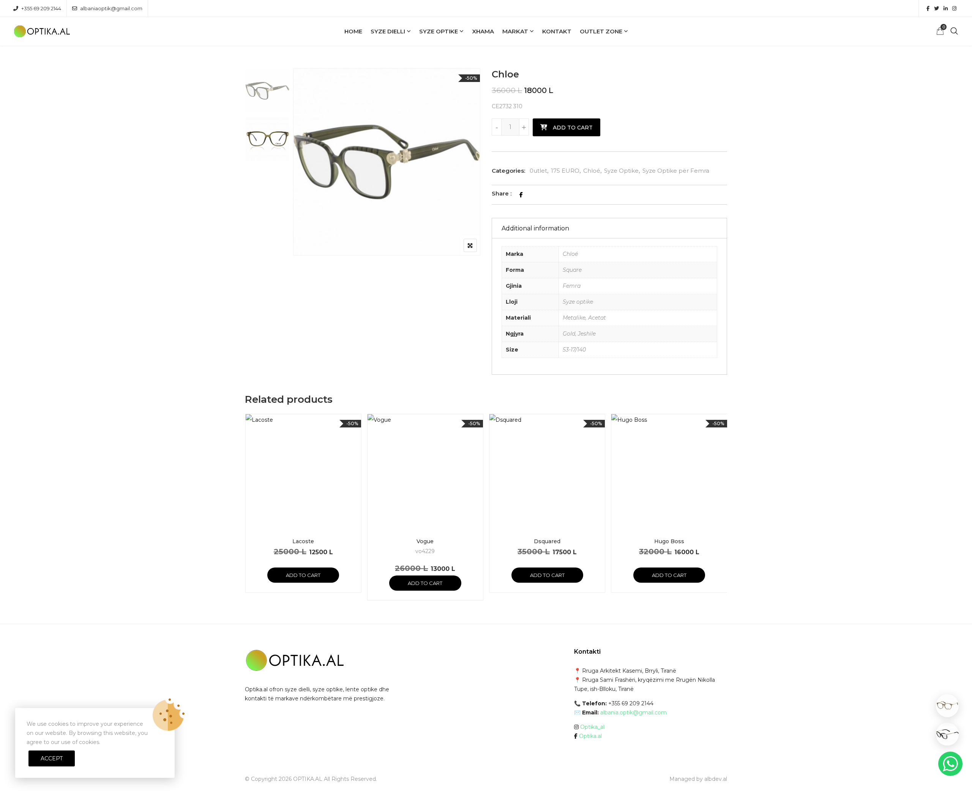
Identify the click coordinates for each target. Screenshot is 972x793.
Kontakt (556, 31)
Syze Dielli (388, 31)
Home (353, 31)
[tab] (609, 228)
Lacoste (303, 541)
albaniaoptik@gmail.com (111, 8)
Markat (515, 31)
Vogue (425, 541)
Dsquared (547, 541)
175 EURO (565, 170)
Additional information (535, 228)
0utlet (538, 170)
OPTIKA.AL (307, 779)
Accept (52, 758)
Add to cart (573, 127)
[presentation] (250, 515)
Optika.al (590, 736)
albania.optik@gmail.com (633, 712)
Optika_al (592, 727)
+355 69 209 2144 (41, 8)
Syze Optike (438, 31)
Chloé (591, 170)
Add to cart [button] (303, 575)
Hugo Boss (669, 541)
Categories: (508, 170)
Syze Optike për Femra (675, 170)
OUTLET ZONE (601, 31)
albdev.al (715, 779)
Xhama (483, 31)
